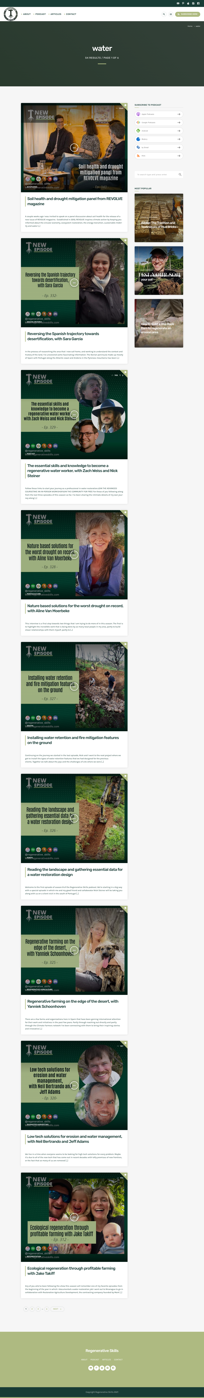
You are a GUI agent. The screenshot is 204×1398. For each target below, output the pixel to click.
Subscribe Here (187, 14)
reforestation (34, 1256)
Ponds (30, 858)
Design (30, 726)
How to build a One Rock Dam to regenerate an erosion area (157, 328)
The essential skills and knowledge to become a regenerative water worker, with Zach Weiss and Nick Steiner (72, 471)
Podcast (40, 14)
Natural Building (148, 217)
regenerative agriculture (39, 989)
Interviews (32, 187)
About (27, 14)
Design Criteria (34, 322)
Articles (56, 14)
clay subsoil (146, 270)
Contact (71, 14)
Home (190, 26)
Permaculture (34, 594)
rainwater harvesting (37, 1124)
